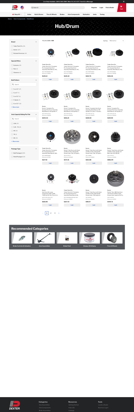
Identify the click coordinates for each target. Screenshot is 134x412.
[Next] (59, 213)
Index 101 (72, 408)
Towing (102, 14)
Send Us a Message (86, 1)
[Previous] (43, 213)
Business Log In (103, 408)
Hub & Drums (38, 14)
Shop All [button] (17, 14)
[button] (18, 7)
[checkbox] (12, 46)
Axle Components (74, 14)
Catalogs (71, 410)
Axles (29, 14)
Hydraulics (86, 14)
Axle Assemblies (44, 405)
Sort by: (105, 41)
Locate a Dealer (103, 405)
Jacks (95, 14)
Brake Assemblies (45, 410)
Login (50, 79)
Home (10, 19)
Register (94, 7)
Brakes (62, 14)
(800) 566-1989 (61, 1)
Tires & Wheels (51, 14)
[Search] (32, 7)
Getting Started (74, 405)
